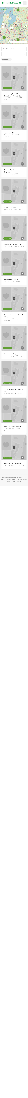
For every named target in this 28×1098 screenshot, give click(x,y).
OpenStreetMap (18, 42)
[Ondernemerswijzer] (11, 3)
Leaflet (12, 42)
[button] (2, 24)
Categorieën (6, 59)
